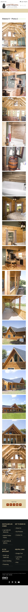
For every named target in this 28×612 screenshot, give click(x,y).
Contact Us (19, 535)
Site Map (10, 574)
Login (22, 1)
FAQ (17, 562)
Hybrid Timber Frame (7, 536)
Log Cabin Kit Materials (7, 531)
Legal (7, 574)
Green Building (7, 561)
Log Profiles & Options (7, 542)
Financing (6, 564)
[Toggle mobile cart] (20, 5)
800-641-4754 (3, 1)
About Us (18, 528)
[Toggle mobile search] (23, 5)
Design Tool (19, 553)
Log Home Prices (19, 558)
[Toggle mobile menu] (25, 5)
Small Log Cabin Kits (6, 556)
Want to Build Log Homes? (14, 517)
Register (25, 1)
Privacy (4, 574)
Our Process (19, 531)
